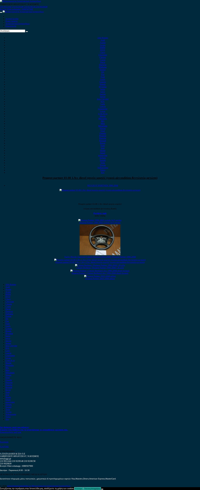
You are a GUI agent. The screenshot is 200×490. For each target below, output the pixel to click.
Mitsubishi (102, 126)
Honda (103, 84)
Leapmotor (102, 109)
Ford (103, 77)
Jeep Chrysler (103, 99)
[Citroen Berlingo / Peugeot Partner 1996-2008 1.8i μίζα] (100, 265)
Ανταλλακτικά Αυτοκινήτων (17, 23)
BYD (102, 50)
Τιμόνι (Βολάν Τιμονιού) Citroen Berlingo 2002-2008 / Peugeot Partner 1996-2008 (100, 257)
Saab (103, 145)
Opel (103, 131)
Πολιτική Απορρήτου (92, 489)
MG (102, 121)
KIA (103, 101)
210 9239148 (17, 7)
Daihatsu (103, 67)
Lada (103, 104)
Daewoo (102, 65)
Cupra (102, 60)
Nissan (103, 128)
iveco (102, 92)
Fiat (102, 74)
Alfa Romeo (102, 38)
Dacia (102, 62)
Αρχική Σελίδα (11, 19)
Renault (102, 141)
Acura (102, 45)
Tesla (102, 163)
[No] (102, 489)
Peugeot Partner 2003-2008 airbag (100, 278)
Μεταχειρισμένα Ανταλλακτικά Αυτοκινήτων (51, 486)
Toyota (103, 165)
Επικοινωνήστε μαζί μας (10, 432)
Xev (102, 172)
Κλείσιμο (78, 489)
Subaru (103, 158)
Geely (102, 79)
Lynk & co (102, 114)
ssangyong (102, 155)
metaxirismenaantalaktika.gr (19, 486)
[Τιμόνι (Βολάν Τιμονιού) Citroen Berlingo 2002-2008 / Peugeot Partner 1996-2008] (100, 254)
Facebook (4, 442)
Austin (103, 43)
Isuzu (102, 89)
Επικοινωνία (10, 26)
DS (102, 72)
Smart (102, 153)
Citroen (102, 57)
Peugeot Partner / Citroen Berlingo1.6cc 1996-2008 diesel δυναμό (100, 273)
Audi (103, 40)
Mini (103, 123)
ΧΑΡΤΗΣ (4, 446)
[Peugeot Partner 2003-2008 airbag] (100, 276)
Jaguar (102, 96)
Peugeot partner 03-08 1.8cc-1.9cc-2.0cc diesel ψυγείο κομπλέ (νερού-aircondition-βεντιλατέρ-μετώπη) (100, 262)
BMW (102, 47)
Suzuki (103, 160)
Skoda (102, 150)
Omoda (102, 133)
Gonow (102, 82)
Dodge (103, 69)
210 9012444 (5, 7)
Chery (102, 52)
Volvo (102, 170)
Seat (102, 148)
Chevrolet (103, 55)
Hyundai (102, 87)
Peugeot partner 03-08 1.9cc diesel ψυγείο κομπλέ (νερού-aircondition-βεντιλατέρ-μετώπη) (99, 177)
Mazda (103, 116)
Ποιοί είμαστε (11, 21)
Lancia (103, 106)
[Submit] (27, 31)
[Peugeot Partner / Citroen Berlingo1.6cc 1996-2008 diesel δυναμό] (99, 271)
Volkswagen (102, 168)
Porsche (102, 138)
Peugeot (102, 136)
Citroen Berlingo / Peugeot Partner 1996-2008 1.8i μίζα (100, 268)
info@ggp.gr (5, 458)
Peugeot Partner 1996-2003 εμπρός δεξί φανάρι (99, 223)
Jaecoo (103, 94)
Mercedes (103, 118)
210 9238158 (30, 7)
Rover (102, 143)
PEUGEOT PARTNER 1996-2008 (102, 185)
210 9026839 (41, 7)
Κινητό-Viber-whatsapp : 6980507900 (16, 9)
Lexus (102, 111)
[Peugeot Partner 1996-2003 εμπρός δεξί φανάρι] (99, 220)
